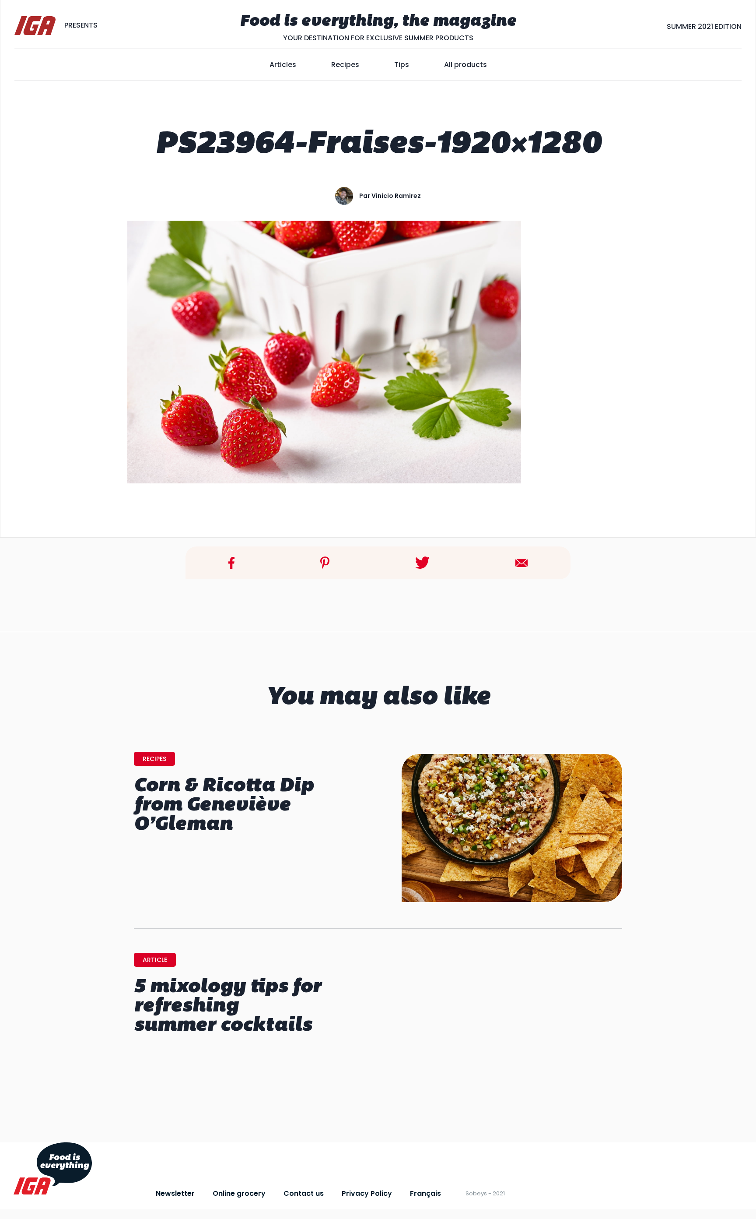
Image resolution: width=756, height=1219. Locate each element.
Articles (283, 65)
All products (465, 65)
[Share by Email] (521, 562)
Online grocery (239, 1193)
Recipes (345, 65)
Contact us (304, 1193)
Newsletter (175, 1193)
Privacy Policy (367, 1193)
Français (425, 1193)
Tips (401, 65)
